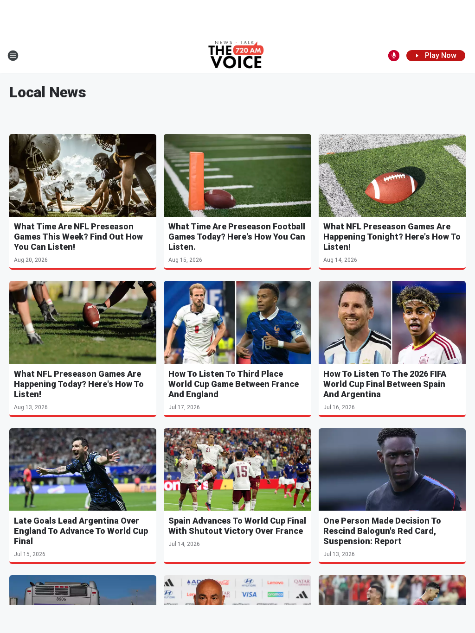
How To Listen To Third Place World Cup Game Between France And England (233, 384)
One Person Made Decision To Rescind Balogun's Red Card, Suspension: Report (382, 531)
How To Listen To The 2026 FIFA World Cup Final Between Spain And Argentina (384, 384)
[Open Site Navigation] (13, 55)
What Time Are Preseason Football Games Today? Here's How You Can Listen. (236, 237)
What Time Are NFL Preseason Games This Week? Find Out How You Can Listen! (78, 237)
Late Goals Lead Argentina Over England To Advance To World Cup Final (81, 531)
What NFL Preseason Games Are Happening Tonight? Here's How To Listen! (392, 237)
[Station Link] (237, 55)
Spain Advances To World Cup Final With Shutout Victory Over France (237, 526)
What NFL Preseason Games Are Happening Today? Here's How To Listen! (79, 384)
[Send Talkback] (393, 55)
